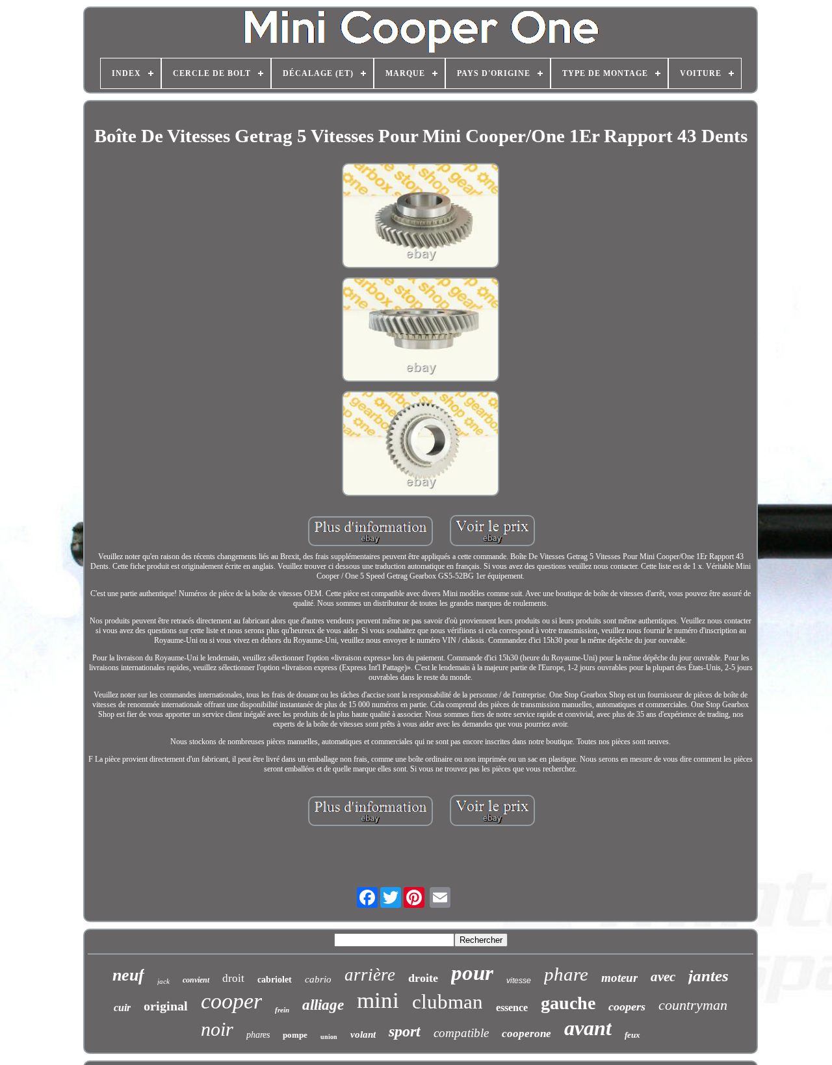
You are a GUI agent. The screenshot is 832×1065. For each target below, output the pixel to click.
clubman (447, 1001)
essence (512, 1007)
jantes (708, 975)
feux (632, 1035)
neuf (128, 975)
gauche (568, 1003)
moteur (619, 977)
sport (405, 1031)
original (166, 1006)
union (328, 1036)
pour (472, 972)
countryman (692, 1005)
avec (663, 976)
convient (196, 979)
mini (378, 1000)
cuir (122, 1007)
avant (588, 1028)
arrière (369, 974)
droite (423, 977)
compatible (461, 1033)
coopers (626, 1006)
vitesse (518, 980)
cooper (231, 1001)
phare (566, 974)
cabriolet (274, 979)
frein (282, 1010)
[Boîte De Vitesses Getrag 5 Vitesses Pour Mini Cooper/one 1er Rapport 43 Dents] (420, 217)
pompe (295, 1035)
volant (363, 1034)
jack (163, 981)
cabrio (318, 979)
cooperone (526, 1033)
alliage (323, 1005)
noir (217, 1029)
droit (233, 978)
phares (258, 1035)
